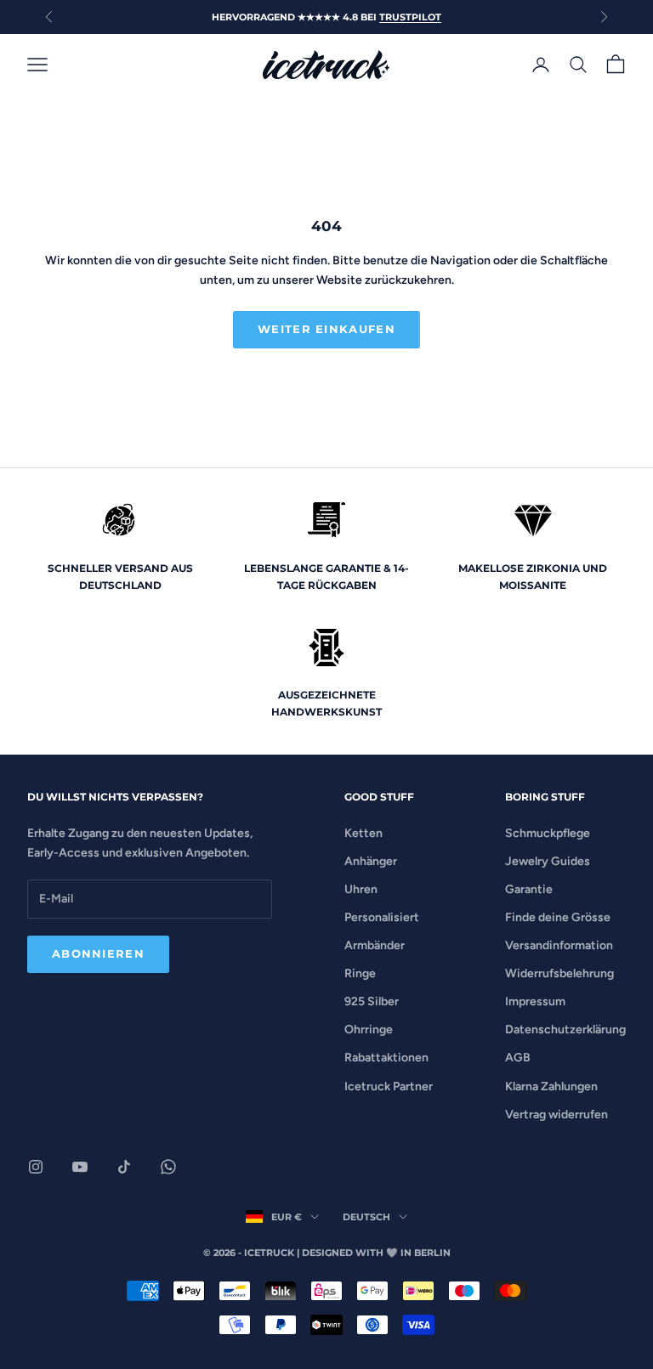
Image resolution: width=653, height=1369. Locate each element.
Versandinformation (559, 945)
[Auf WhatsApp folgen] (168, 1166)
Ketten (363, 833)
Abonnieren (98, 953)
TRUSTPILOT (410, 17)
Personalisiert (381, 917)
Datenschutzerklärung (565, 1029)
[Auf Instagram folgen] (35, 1166)
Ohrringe (368, 1029)
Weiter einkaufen (326, 329)
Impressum (535, 1001)
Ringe (360, 973)
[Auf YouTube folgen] (79, 1166)
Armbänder (374, 945)
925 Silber (371, 1001)
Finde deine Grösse (557, 917)
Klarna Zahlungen (551, 1086)
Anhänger (370, 861)
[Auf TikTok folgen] (124, 1166)
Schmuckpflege (547, 833)
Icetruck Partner (388, 1086)
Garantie (529, 889)
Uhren (361, 889)
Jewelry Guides (547, 861)
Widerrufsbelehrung (559, 973)
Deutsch (366, 1217)
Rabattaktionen (386, 1057)
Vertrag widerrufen (556, 1114)
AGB (518, 1057)
